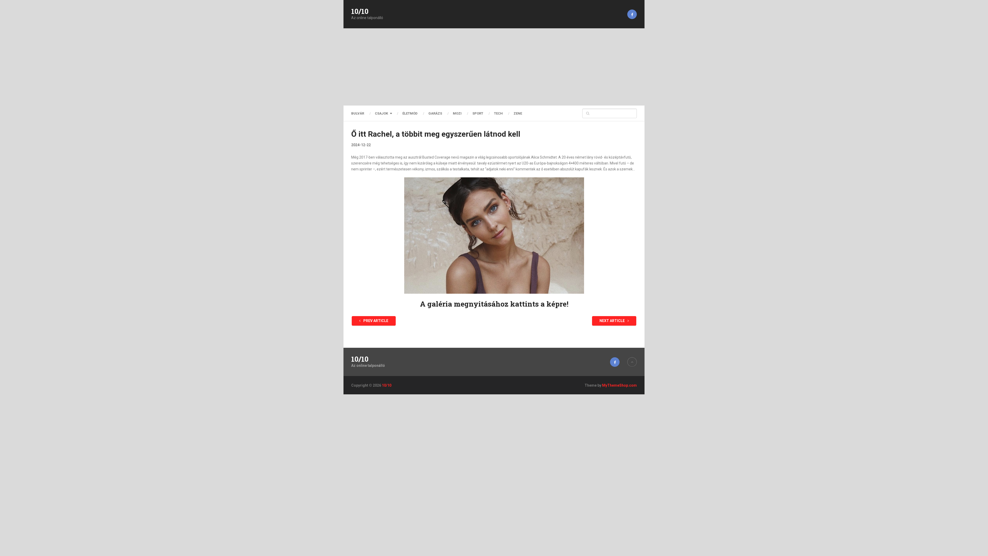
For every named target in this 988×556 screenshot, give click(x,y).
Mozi (457, 113)
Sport (477, 113)
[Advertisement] (494, 67)
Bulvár (357, 113)
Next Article (612, 321)
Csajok (381, 113)
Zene (518, 113)
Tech (498, 113)
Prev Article (375, 321)
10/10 (359, 11)
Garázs (435, 113)
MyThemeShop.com (619, 385)
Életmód (410, 113)
